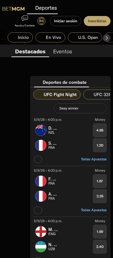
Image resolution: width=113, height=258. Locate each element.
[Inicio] (13, 9)
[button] (106, 38)
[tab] (30, 51)
